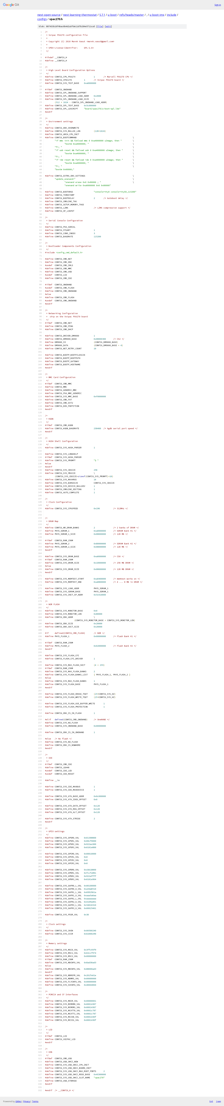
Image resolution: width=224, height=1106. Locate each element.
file (99, 26)
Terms (35, 1101)
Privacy (26, 1101)
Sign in (218, 4)
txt (211, 1101)
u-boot (112, 15)
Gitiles (18, 1101)
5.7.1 (102, 15)
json (218, 1101)
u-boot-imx (157, 15)
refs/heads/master (131, 15)
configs (42, 19)
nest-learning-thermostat (80, 15)
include (171, 15)
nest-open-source (48, 15)
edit (108, 26)
